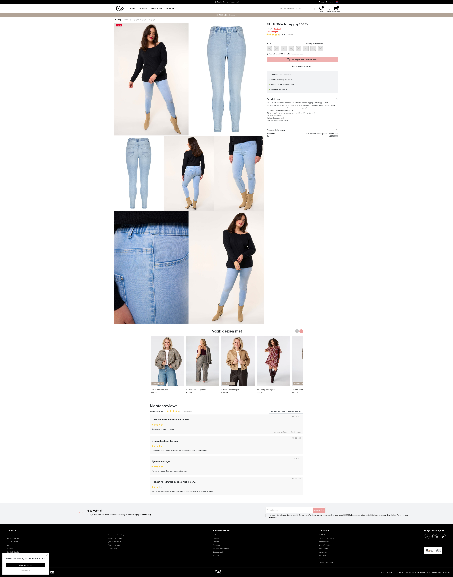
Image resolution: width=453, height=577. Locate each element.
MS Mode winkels (325, 535)
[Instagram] (437, 536)
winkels (330, 2)
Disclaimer (322, 555)
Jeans (9, 545)
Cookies (322, 559)
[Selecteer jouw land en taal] (336, 2)
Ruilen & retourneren (221, 548)
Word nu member (25, 565)
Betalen (216, 542)
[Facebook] (432, 536)
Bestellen (216, 538)
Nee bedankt (26, 570)
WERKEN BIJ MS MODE (439, 572)
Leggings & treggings (139, 20)
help (322, 2)
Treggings (152, 20)
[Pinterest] (443, 536)
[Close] (47, 555)
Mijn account (218, 555)
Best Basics (11, 535)
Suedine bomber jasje (230, 389)
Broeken (10, 548)
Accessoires (112, 548)
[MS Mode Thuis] (119, 8)
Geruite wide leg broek (196, 389)
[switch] (438, 550)
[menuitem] (131, 8)
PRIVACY (399, 572)
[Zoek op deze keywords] (313, 8)
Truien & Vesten (114, 545)
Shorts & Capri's (13, 552)
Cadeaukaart (218, 552)
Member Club (324, 542)
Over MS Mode (324, 545)
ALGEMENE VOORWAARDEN (417, 572)
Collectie (126, 20)
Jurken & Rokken (13, 538)
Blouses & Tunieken (115, 538)
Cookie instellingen (326, 562)
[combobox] (297, 8)
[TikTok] (426, 536)
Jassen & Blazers (114, 542)
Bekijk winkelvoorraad (302, 66)
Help (215, 535)
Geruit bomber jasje (159, 389)
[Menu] (440, 548)
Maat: (269, 43)
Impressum (323, 552)
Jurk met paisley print (266, 389)
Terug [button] (119, 20)
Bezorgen (216, 545)
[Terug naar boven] (449, 573)
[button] (132, 8)
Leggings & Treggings (116, 535)
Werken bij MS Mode (326, 538)
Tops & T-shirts (12, 542)
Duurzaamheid (324, 548)
